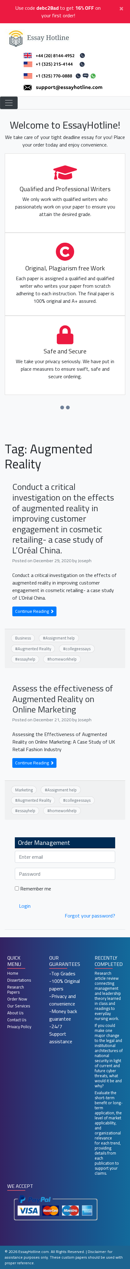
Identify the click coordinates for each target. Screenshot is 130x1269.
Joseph (85, 560)
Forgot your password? (90, 915)
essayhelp (26, 659)
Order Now (17, 999)
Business (23, 638)
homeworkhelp (63, 659)
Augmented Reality (34, 648)
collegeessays (78, 648)
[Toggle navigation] (9, 103)
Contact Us (16, 1019)
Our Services (18, 1006)
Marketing (24, 790)
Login (25, 906)
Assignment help (60, 638)
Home (12, 973)
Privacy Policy (19, 1026)
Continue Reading (32, 611)
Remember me (35, 888)
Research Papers (15, 989)
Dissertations (19, 980)
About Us (15, 1013)
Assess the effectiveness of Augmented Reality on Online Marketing (62, 699)
